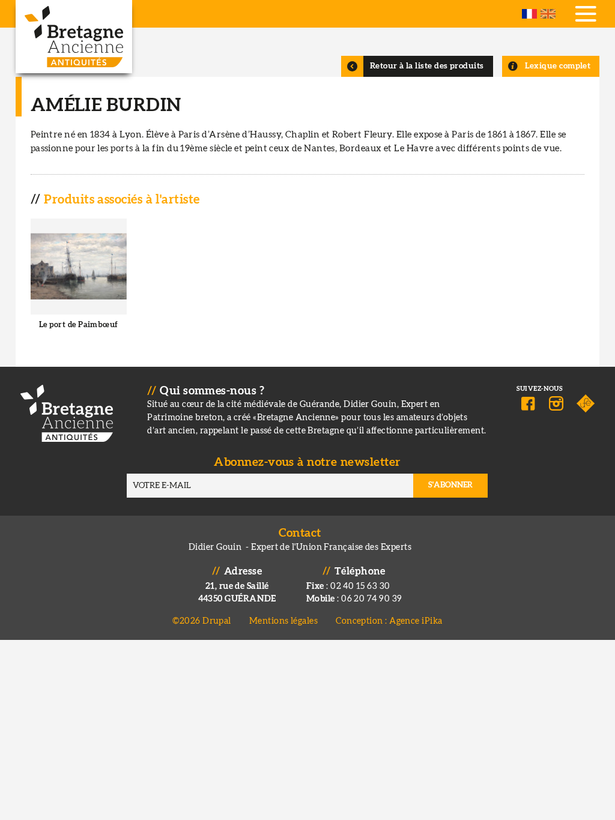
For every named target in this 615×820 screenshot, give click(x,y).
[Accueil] (74, 36)
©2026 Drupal (201, 621)
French (529, 14)
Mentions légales (283, 621)
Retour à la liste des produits (427, 66)
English (548, 14)
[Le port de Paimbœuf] (79, 284)
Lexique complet (558, 66)
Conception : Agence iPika (389, 621)
